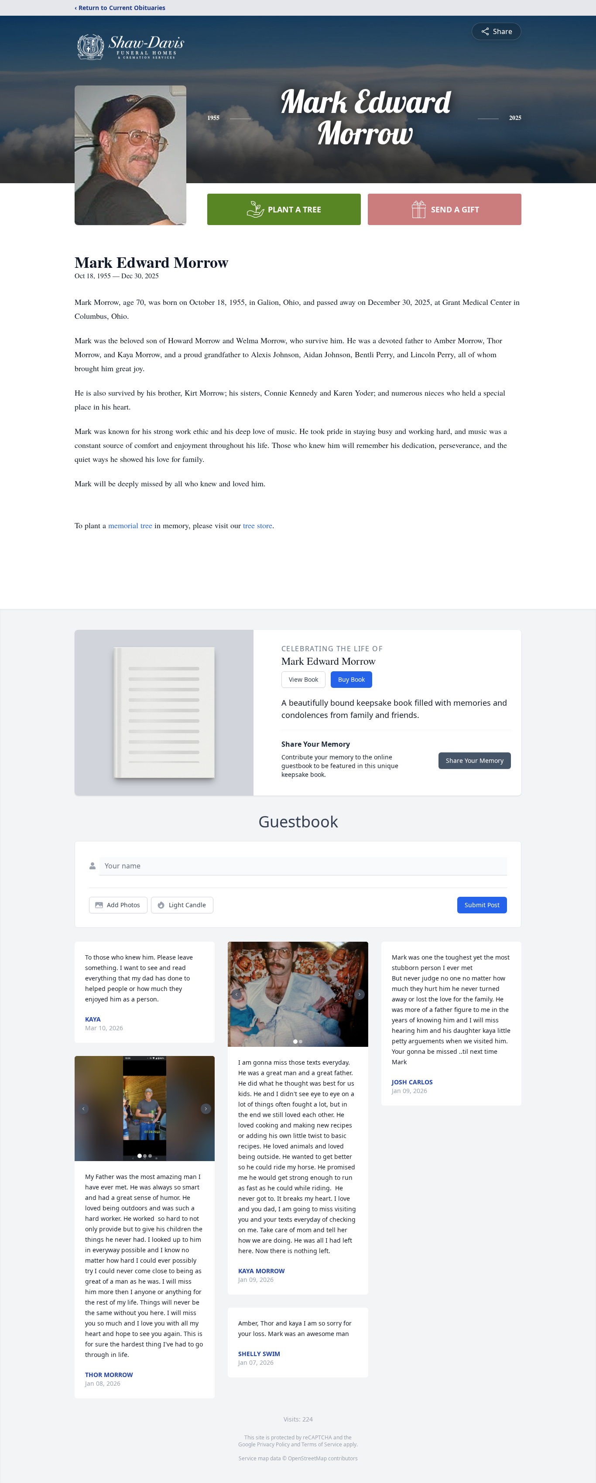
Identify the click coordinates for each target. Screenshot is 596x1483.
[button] (144, 1108)
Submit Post (482, 905)
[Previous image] (83, 1109)
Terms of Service (321, 1444)
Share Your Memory (475, 760)
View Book (303, 679)
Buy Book (351, 679)
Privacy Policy (273, 1444)
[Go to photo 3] (150, 1156)
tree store (257, 525)
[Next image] (206, 1109)
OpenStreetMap (307, 1458)
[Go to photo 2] (145, 1156)
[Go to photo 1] (139, 1156)
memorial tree (130, 525)
